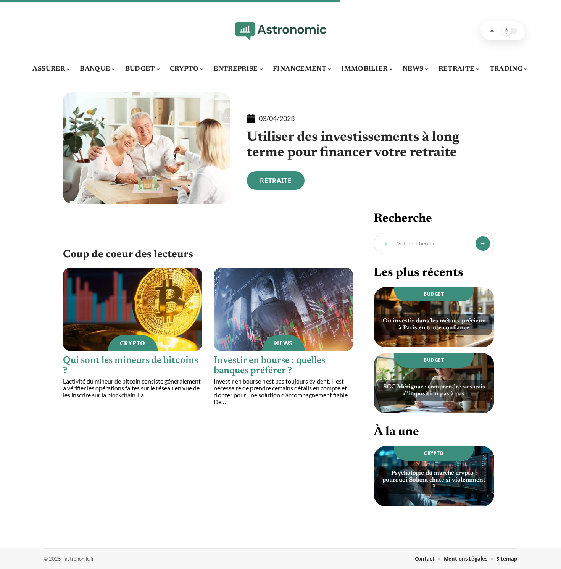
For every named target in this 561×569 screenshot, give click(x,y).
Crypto (132, 343)
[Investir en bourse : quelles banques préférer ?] (283, 309)
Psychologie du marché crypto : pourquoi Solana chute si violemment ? (433, 480)
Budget (434, 294)
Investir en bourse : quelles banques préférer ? (269, 366)
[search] (492, 30)
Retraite (276, 180)
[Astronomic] (280, 31)
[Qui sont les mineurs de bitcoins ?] (132, 309)
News (283, 343)
